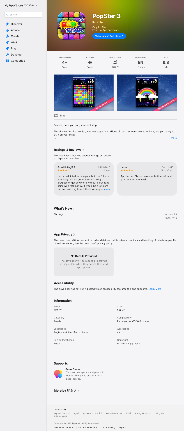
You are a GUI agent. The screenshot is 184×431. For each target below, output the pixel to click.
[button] (23, 24)
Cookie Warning (108, 427)
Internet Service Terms (64, 427)
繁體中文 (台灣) (61, 417)
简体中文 (98, 413)
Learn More (154, 288)
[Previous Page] (50, 92)
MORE (107, 189)
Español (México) (62, 413)
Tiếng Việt (159, 413)
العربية (76, 413)
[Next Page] (180, 92)
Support (122, 427)
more (174, 137)
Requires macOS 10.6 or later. (133, 321)
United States (60, 410)
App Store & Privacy (87, 427)
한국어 (128, 413)
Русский (87, 413)
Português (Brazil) (143, 413)
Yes (56, 343)
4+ (118, 332)
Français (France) (114, 413)
